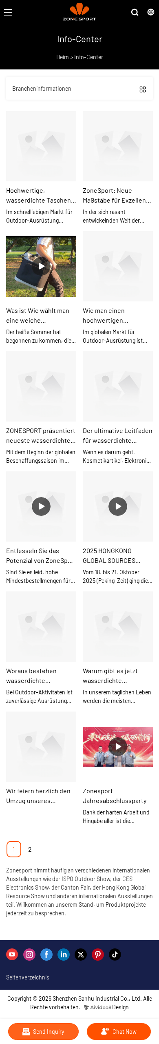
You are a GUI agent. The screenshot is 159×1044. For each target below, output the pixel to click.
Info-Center (88, 57)
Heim (62, 57)
